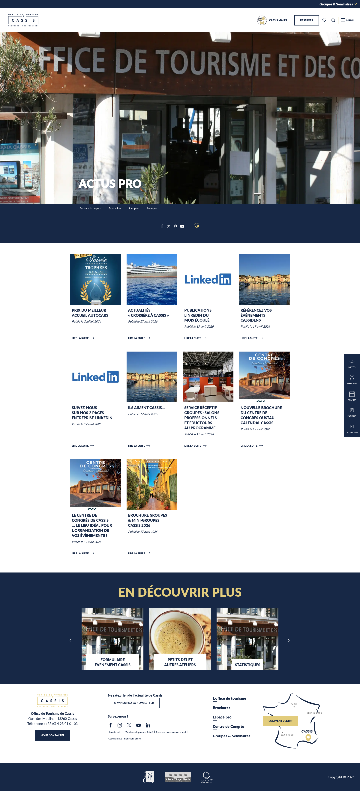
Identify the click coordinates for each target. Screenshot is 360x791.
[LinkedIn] (148, 726)
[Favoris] (324, 20)
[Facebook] (110, 726)
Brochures (221, 707)
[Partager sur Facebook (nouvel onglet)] (162, 226)
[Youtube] (138, 726)
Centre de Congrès (228, 726)
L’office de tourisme (229, 698)
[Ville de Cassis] (149, 777)
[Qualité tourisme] (207, 777)
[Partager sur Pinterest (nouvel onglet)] (175, 226)
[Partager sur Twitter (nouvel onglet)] (169, 226)
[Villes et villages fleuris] (178, 777)
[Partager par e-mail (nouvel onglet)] (182, 226)
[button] (333, 20)
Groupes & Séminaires (336, 4)
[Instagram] (119, 726)
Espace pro (222, 717)
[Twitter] (129, 726)
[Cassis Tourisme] (23, 20)
